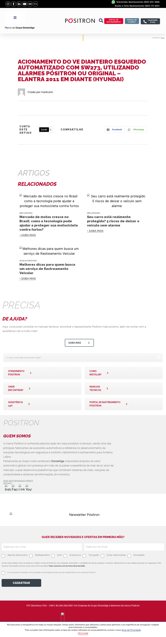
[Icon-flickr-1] (30, 4)
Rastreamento (42, 555)
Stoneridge (57, 461)
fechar (83, 633)
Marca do (20, 27)
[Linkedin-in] (19, 4)
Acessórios (75, 555)
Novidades (139, 555)
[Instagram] (8, 4)
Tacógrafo (94, 555)
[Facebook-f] (13, 4)
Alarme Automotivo (17, 555)
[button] (101, 20)
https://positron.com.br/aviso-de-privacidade (67, 566)
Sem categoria (25, 213)
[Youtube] (24, 4)
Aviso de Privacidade (131, 630)
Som (59, 555)
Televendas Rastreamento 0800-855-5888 (138, 2)
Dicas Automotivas (28, 261)
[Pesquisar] (158, 357)
